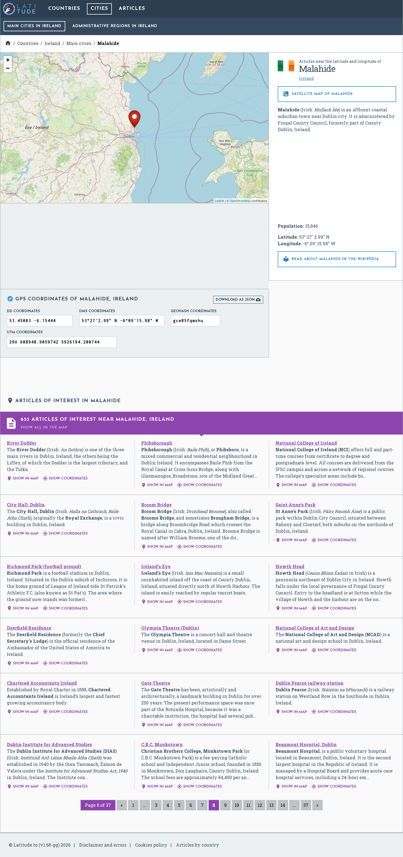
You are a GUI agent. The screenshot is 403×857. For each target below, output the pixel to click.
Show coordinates (65, 478)
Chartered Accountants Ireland (42, 683)
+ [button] (8, 60)
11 (248, 805)
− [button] (8, 68)
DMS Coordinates (97, 311)
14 (282, 805)
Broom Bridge (156, 505)
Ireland (306, 78)
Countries (64, 8)
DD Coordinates (23, 311)
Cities (99, 8)
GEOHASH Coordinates (194, 311)
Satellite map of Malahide (318, 94)
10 (237, 805)
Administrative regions (114, 26)
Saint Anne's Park (296, 505)
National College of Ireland (306, 443)
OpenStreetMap (240, 200)
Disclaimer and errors (102, 845)
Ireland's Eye (156, 566)
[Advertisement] (337, 177)
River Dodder (21, 443)
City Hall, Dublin (26, 505)
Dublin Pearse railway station (310, 683)
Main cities (34, 26)
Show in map (22, 478)
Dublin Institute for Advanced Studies (49, 744)
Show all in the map (44, 427)
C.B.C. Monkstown (162, 744)
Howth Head (290, 566)
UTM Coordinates (25, 332)
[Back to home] (19, 9)
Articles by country (197, 845)
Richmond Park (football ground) (44, 566)
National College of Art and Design (315, 628)
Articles (132, 8)
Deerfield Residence (29, 628)
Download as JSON (238, 299)
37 (305, 805)
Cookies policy (151, 845)
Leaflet (219, 200)
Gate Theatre (155, 683)
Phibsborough (156, 443)
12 (260, 805)
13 (271, 805)
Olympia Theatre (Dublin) (170, 628)
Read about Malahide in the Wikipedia (331, 259)
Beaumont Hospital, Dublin (306, 744)
